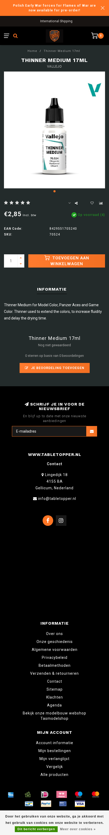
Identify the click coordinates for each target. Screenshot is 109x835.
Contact (54, 681)
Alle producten (54, 774)
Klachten (54, 697)
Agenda (54, 705)
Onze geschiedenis (55, 641)
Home (32, 51)
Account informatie (54, 743)
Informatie (52, 289)
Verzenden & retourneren (54, 673)
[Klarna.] (61, 794)
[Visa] (80, 804)
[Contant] (27, 794)
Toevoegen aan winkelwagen (69, 261)
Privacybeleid (54, 657)
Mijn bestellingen (54, 751)
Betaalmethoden (55, 665)
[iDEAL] (44, 794)
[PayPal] (46, 804)
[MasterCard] (95, 794)
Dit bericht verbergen (36, 829)
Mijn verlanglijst (54, 759)
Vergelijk (54, 767)
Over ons (54, 634)
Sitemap (55, 689)
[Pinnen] (63, 804)
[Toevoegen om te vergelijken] (101, 203)
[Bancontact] (29, 804)
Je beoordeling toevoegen (57, 368)
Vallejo (54, 66)
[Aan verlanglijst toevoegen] (92, 203)
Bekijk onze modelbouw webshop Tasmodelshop (54, 716)
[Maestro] (78, 794)
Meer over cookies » (78, 829)
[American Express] (10, 794)
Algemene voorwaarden (55, 649)
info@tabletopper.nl (57, 498)
